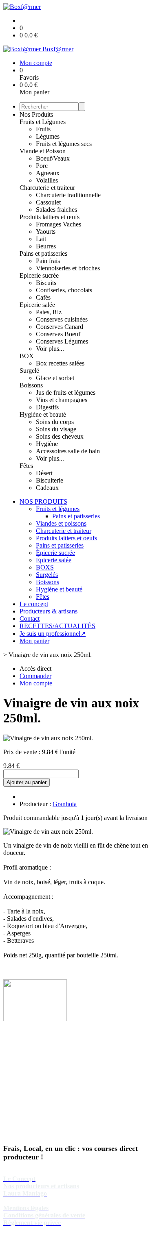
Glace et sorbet (55, 377)
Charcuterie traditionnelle (68, 194)
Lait (41, 238)
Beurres (46, 246)
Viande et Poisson (43, 151)
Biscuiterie (49, 480)
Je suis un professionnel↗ (53, 633)
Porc (42, 165)
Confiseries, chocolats (64, 290)
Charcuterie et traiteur (47, 187)
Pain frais (48, 260)
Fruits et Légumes (43, 121)
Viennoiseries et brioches (68, 268)
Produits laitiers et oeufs (66, 538)
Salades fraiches (56, 209)
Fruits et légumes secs (64, 143)
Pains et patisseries (43, 253)
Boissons (31, 385)
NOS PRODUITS (43, 501)
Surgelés (47, 574)
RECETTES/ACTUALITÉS (57, 625)
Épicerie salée (53, 560)
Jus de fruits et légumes (65, 392)
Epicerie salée (37, 304)
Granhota (65, 803)
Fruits (43, 129)
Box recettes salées (60, 363)
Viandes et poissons (61, 523)
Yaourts (45, 231)
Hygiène (47, 443)
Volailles (47, 180)
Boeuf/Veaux (53, 158)
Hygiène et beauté (43, 414)
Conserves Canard (59, 326)
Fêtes (26, 465)
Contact (30, 618)
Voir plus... (50, 348)
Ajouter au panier (26, 782)
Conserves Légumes (62, 341)
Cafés (43, 297)
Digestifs (47, 407)
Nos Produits (36, 114)
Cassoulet (48, 202)
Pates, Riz (49, 312)
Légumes (48, 136)
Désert (44, 473)
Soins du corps (55, 421)
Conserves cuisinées (62, 319)
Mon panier (34, 640)
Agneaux (48, 173)
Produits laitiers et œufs (50, 216)
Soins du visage (56, 429)
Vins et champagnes (61, 399)
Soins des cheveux (60, 436)
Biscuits (46, 282)
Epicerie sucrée (39, 275)
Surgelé (29, 370)
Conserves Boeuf (58, 334)
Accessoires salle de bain (68, 451)
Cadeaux (47, 487)
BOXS (45, 567)
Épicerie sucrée (55, 552)
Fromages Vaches (58, 224)
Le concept (34, 603)
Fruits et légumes (58, 508)
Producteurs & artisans (48, 611)
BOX (27, 355)
